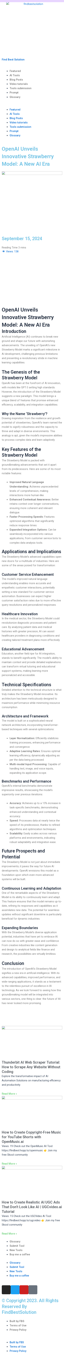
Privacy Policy (18, 1329)
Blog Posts (16, 79)
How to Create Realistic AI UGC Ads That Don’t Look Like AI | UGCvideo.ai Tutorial (32, 1207)
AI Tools (15, 75)
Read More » (9, 1093)
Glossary (15, 97)
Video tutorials (19, 84)
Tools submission (20, 88)
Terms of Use (18, 1325)
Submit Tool (17, 1245)
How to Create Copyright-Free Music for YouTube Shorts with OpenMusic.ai (31, 1137)
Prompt (14, 92)
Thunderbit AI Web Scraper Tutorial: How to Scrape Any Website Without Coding (31, 1067)
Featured (15, 71)
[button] (32, 105)
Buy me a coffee (20, 1254)
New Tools (16, 1250)
